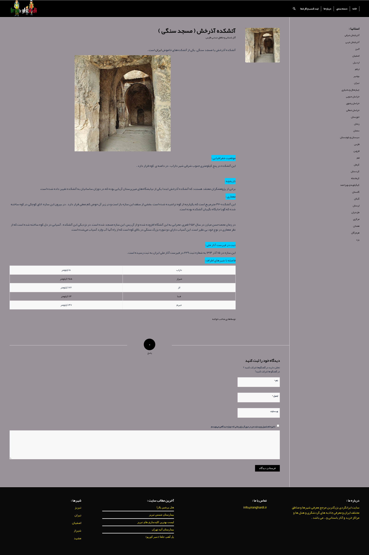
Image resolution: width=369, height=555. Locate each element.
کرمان (356, 164)
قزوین (356, 150)
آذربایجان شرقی (352, 35)
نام (276, 380)
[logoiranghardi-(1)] (23, 8)
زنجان (356, 123)
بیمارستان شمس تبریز (161, 514)
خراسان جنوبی (352, 96)
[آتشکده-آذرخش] (262, 45)
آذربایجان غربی (352, 42)
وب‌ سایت (274, 411)
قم (358, 157)
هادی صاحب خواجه (221, 319)
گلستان (355, 191)
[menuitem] (354, 8)
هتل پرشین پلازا (165, 507)
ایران (158, 50)
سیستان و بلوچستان (349, 137)
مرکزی (356, 219)
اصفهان (355, 55)
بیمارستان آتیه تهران (163, 529)
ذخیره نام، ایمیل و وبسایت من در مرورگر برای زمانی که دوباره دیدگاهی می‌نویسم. (243, 426)
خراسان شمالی (352, 110)
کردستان (355, 171)
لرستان (356, 205)
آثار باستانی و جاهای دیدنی (224, 37)
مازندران (355, 212)
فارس (208, 37)
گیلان (356, 198)
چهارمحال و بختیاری (350, 89)
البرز (357, 48)
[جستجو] (294, 8)
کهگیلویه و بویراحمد (349, 185)
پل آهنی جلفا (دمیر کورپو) (160, 536)
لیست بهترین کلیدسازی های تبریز (155, 522)
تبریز (78, 507)
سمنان (356, 130)
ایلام (357, 69)
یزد (357, 239)
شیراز (179, 278)
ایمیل (275, 395)
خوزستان (355, 116)
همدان (356, 225)
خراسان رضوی (352, 103)
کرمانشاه (355, 178)
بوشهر (356, 76)
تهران (356, 82)
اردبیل (356, 62)
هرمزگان (355, 232)
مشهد (77, 538)
